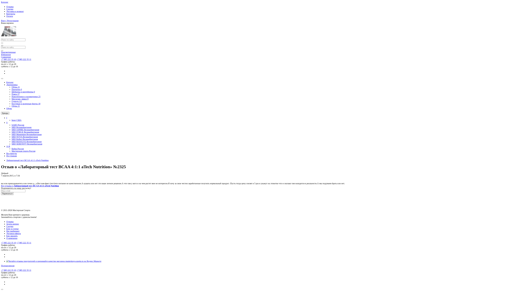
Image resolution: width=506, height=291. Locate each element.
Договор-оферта (13, 233)
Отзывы (10, 7)
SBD (21, 127)
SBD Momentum (27, 134)
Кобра (18, 149)
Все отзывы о (30, 186)
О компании (11, 238)
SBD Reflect (25, 139)
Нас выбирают (13, 231)
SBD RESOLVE (27, 141)
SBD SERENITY (27, 144)
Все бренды (11, 153)
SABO (18, 125)
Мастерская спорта (23, 151)
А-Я (8, 146)
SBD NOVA (25, 137)
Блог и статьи (12, 229)
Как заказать (12, 236)
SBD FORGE (25, 132)
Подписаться (7, 194)
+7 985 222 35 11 (23, 59)
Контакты (10, 14)
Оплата (9, 16)
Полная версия (7, 266)
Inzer (16, 120)
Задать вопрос (12, 224)
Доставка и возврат (15, 11)
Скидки (9, 9)
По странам (11, 156)
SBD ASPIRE (25, 130)
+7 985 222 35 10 (8, 59)
